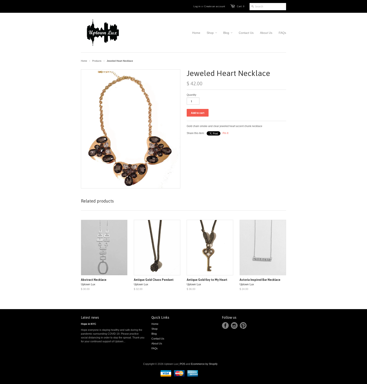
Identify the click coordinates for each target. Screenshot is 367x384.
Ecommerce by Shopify (204, 364)
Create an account (214, 6)
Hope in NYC (88, 324)
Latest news (90, 317)
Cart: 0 (240, 6)
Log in (196, 6)
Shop (154, 328)
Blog (154, 333)
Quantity (191, 94)
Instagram (234, 325)
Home (154, 324)
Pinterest (243, 325)
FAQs (154, 348)
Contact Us (157, 338)
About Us (156, 343)
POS (182, 364)
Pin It (225, 133)
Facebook (225, 325)
